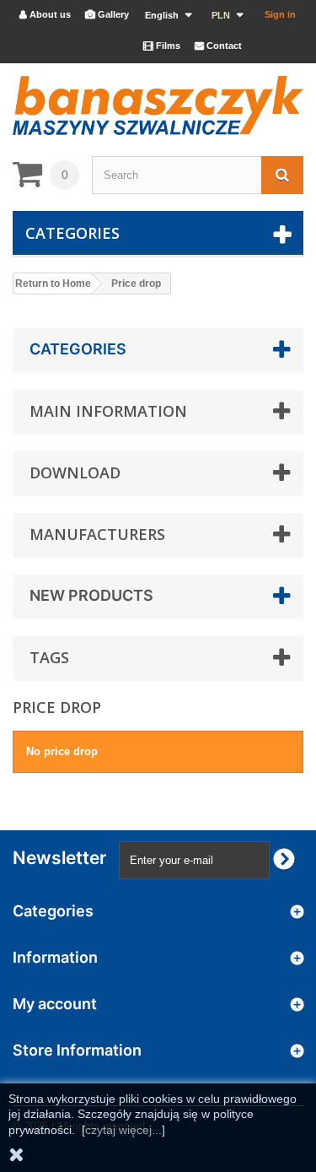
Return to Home (53, 283)
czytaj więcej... (123, 1130)
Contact (218, 46)
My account (55, 1004)
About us (45, 14)
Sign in (280, 14)
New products (91, 595)
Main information (108, 411)
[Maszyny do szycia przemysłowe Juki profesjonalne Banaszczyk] (158, 105)
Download (75, 472)
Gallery (107, 14)
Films (161, 46)
